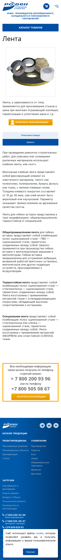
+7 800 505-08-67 (14, 521)
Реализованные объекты (15, 450)
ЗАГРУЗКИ (8, 480)
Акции (34, 458)
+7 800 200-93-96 (15, 515)
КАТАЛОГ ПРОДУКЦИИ (14, 433)
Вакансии (36, 469)
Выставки (36, 473)
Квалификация (9, 454)
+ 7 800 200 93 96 (30, 378)
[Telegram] (42, 425)
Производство (38, 446)
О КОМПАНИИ (38, 440)
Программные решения (14, 446)
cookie (40, 533)
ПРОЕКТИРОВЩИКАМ (14, 440)
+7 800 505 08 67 (30, 388)
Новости (35, 450)
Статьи (6, 458)
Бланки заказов (10, 493)
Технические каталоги (14, 501)
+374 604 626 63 (14, 527)
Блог (33, 454)
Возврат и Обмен (11, 497)
